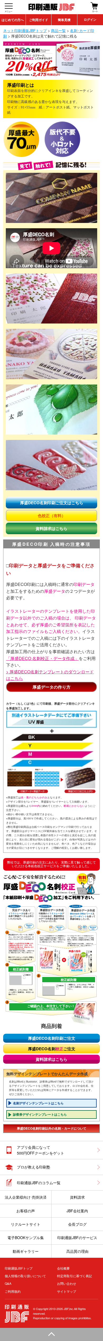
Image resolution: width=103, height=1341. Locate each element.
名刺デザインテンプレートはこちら (38, 1103)
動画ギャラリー (26, 1251)
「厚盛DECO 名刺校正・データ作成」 (42, 658)
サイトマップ (66, 1291)
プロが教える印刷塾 (33, 1167)
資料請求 (77, 1197)
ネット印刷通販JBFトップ (25, 30)
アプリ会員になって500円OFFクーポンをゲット (40, 1150)
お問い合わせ (66, 1283)
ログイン (90, 20)
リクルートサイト (25, 1224)
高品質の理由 (77, 1251)
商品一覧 (58, 30)
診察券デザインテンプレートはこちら (40, 1114)
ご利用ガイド (38, 19)
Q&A (8, 1283)
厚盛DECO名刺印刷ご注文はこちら (51, 503)
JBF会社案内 (77, 1210)
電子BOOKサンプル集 (25, 1237)
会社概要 (63, 1268)
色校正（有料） (51, 515)
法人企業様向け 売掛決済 (25, 1197)
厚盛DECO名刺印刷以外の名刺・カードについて (51, 1128)
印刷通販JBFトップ (18, 1268)
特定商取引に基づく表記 (74, 1276)
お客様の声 (25, 1210)
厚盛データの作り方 (51, 687)
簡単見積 (64, 19)
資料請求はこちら (51, 528)
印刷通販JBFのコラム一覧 (38, 1182)
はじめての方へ (13, 19)
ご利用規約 (13, 1291)
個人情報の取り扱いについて (25, 1276)
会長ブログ (77, 1224)
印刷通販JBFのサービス (77, 1237)
